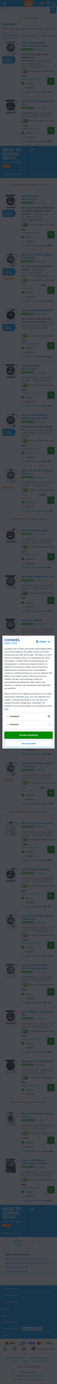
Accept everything (28, 735)
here (27, 696)
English (43, 641)
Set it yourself (28, 743)
